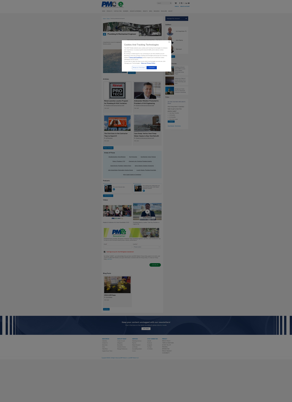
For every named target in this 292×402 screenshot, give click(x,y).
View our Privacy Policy (148, 63)
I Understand (152, 67)
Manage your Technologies (139, 67)
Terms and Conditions (135, 57)
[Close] (169, 42)
